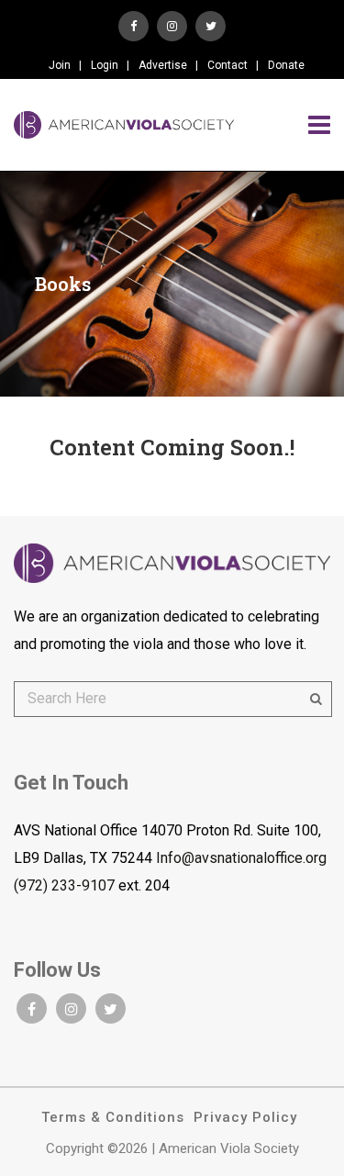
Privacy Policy (245, 1117)
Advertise (163, 65)
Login (104, 65)
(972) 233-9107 (64, 885)
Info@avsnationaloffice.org (241, 858)
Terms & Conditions (112, 1117)
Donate (286, 65)
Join (60, 65)
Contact (227, 65)
